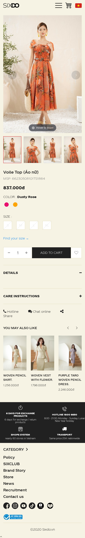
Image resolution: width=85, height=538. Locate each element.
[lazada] (49, 505)
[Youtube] (23, 505)
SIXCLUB (11, 464)
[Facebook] (7, 505)
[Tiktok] (32, 505)
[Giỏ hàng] (68, 5)
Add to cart (51, 252)
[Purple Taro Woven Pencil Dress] (70, 353)
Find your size (16, 238)
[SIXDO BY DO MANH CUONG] (11, 5)
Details (10, 273)
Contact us (13, 496)
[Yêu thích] (76, 252)
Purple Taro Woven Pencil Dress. (69, 380)
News (8, 483)
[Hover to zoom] (42, 74)
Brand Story (14, 470)
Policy (9, 457)
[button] (77, 328)
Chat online (41, 311)
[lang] (78, 5)
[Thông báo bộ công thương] (13, 516)
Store (8, 477)
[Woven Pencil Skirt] (15, 353)
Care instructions (21, 296)
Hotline (12, 311)
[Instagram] (15, 505)
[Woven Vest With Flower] (42, 353)
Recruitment (15, 490)
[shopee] (40, 505)
